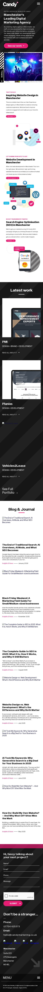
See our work (15, 46)
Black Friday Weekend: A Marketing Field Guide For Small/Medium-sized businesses (20, 601)
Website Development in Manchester (20, 161)
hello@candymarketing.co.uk (20, 934)
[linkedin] (25, 943)
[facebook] (17, 943)
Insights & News (7, 563)
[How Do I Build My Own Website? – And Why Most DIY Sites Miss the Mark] (21, 797)
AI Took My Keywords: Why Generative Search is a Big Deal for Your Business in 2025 (20, 760)
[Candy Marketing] (10, 4)
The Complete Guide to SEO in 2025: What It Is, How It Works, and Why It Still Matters (19, 654)
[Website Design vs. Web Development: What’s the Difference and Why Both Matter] (21, 688)
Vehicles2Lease (14, 465)
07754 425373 (11, 926)
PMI (5, 341)
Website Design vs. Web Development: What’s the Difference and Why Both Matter (21, 707)
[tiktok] (34, 943)
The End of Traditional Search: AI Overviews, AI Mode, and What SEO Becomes (21, 547)
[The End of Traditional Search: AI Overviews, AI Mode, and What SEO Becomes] (21, 529)
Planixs (7, 403)
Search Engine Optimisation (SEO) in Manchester (22, 223)
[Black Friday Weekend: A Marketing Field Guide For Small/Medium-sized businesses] (21, 582)
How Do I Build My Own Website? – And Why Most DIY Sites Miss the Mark (20, 815)
